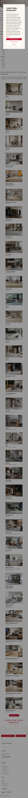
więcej (7, 36)
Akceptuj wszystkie (14, 39)
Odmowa (14, 44)
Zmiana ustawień (14, 41)
